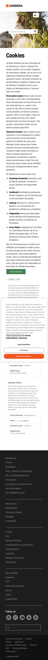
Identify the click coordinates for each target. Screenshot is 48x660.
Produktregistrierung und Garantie (19, 544)
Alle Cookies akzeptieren (24, 356)
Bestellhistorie (11, 507)
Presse (8, 594)
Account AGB (11, 520)
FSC (8, 581)
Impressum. (23, 338)
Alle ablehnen (24, 350)
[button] (36, 15)
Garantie (29, 638)
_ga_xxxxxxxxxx (24, 420)
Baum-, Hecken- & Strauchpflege (19, 471)
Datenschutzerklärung (14, 638)
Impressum (19, 641)
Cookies (9, 641)
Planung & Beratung (13, 540)
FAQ (7, 536)
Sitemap (33, 645)
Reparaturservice (12, 549)
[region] (24, 330)
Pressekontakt (11, 598)
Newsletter (10, 577)
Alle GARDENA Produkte (15, 492)
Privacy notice (11, 651)
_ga (17, 420)
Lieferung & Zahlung (14, 512)
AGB (7, 648)
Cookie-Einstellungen (16, 271)
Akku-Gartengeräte (13, 488)
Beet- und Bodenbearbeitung (17, 475)
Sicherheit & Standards (15, 585)
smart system (11, 479)
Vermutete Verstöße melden (16, 645)
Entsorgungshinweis (19, 648)
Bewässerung (11, 458)
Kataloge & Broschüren (15, 557)
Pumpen (9, 462)
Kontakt (9, 531)
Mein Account (11, 503)
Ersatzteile (10, 553)
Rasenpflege (10, 466)
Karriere (9, 590)
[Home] (14, 5)
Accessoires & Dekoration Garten (19, 484)
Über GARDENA (12, 572)
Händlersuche (11, 562)
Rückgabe (10, 516)
